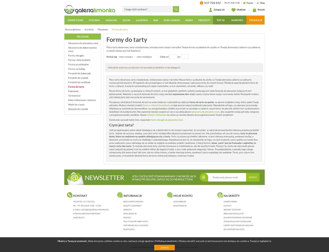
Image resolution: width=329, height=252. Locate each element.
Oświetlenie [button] (75, 20)
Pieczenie (103, 29)
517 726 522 (89, 201)
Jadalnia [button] (111, 20)
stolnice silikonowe (156, 114)
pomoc (127, 217)
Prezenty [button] (204, 20)
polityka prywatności (135, 221)
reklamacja (130, 213)
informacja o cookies (135, 225)
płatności (129, 229)
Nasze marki (230, 201)
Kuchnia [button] (94, 20)
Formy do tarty (120, 29)
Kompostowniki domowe (238, 217)
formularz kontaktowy (87, 213)
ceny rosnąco (126, 56)
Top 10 (220, 20)
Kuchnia (89, 29)
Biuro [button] (189, 20)
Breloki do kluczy (234, 213)
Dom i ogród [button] (172, 20)
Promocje (255, 20)
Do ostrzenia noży (234, 229)
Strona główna (73, 29)
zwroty (127, 209)
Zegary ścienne (232, 209)
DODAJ (253, 177)
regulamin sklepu (133, 201)
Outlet (227, 205)
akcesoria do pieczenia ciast (206, 111)
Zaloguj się (219, 9)
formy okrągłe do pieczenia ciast (167, 119)
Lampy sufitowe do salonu (238, 225)
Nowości (237, 20)
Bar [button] (155, 20)
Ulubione (241, 9)
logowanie (179, 201)
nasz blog (78, 217)
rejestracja (180, 205)
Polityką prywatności (166, 240)
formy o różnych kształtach (156, 105)
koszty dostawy (132, 205)
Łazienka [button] (142, 20)
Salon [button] (126, 20)
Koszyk (261, 9)
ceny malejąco (144, 56)
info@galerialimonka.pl (95, 209)
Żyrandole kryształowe (237, 221)
